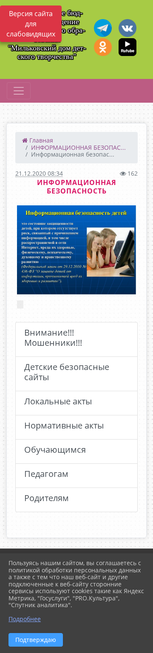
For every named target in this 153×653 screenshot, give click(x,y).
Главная (40, 140)
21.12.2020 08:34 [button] (39, 173)
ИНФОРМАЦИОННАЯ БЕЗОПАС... (78, 147)
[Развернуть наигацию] (19, 90)
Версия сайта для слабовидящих (30, 24)
